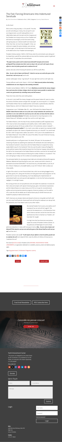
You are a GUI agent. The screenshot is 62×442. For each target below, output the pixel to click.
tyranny (33, 250)
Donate (12, 373)
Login (47, 421)
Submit (48, 401)
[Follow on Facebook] (16, 367)
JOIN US (31, 326)
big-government (13, 250)
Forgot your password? (40, 417)
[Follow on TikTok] (19, 367)
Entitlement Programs (25, 250)
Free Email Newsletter (21, 302)
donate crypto (44, 261)
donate (18, 261)
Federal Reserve (45, 19)
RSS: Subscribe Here (41, 302)
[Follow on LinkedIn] (22, 367)
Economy (38, 19)
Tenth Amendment (12, 19)
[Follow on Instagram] (25, 367)
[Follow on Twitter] (12, 367)
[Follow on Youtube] (9, 367)
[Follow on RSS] (28, 367)
